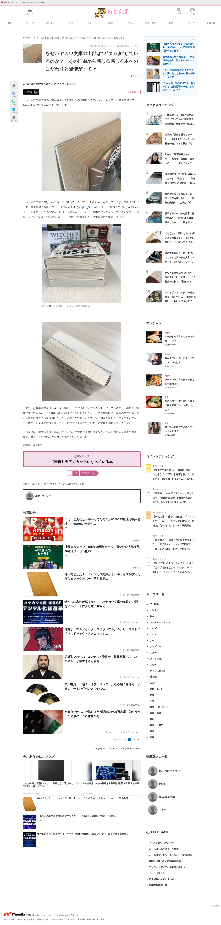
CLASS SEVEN (167, 797)
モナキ (162, 810)
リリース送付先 (155, 873)
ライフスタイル (158, 670)
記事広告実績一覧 (156, 885)
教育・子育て (156, 725)
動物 (171, 23)
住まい (130, 23)
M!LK (162, 784)
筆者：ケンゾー (43, 495)
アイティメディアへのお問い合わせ (165, 867)
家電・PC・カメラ (159, 707)
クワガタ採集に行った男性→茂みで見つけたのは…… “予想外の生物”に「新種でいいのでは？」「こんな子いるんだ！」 (180, 281)
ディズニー (155, 646)
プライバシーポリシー (60, 919)
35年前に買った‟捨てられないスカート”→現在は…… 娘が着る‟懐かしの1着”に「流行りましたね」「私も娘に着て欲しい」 (180, 183)
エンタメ (50, 23)
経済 (152, 731)
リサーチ (191, 23)
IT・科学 (154, 604)
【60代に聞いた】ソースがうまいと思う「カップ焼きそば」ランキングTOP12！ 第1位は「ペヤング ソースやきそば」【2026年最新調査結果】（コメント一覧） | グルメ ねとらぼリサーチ (174, 572)
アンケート (154, 323)
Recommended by (120, 740)
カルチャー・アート (160, 622)
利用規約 (215, 905)
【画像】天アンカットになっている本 (82, 462)
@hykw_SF (84, 207)
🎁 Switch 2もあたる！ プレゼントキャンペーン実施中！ (23, 2)
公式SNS (21, 919)
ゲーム (153, 640)
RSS (73, 919)
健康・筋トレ (156, 688)
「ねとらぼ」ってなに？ (160, 843)
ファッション (156, 658)
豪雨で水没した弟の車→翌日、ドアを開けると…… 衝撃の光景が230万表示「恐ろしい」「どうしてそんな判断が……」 (179, 202)
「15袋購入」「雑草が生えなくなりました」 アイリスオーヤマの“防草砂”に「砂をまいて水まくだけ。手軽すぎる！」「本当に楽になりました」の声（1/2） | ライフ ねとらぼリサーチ (173, 549)
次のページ (88, 473)
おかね (153, 616)
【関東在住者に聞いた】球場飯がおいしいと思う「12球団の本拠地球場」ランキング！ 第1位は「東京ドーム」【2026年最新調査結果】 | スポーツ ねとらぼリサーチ (173, 479)
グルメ (90, 23)
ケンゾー (137, 76)
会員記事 (211, 23)
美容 (152, 737)
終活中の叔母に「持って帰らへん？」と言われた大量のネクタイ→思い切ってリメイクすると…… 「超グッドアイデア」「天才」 (179, 262)
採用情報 (91, 919)
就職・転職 (155, 713)
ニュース (30, 23)
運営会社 (81, 919)
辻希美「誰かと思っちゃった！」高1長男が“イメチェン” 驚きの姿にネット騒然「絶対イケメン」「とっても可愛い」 (181, 143)
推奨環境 (101, 919)
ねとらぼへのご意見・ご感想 (162, 849)
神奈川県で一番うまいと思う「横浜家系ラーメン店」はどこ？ (179, 405)
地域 (110, 23)
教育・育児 (150, 23)
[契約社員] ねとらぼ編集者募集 (163, 861)
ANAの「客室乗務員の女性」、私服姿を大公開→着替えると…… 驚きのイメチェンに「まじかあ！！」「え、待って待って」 (179, 163)
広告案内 (31, 919)
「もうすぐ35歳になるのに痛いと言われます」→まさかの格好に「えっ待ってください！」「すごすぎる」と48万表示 (180, 242)
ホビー (153, 664)
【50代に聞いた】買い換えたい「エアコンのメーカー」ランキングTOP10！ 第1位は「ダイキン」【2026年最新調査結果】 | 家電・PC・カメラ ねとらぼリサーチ (173, 525)
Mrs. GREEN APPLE (169, 771)
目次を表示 (132, 92)
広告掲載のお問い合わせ (160, 879)
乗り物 (153, 676)
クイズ (70, 23)
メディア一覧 (9, 919)
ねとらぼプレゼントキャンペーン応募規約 (169, 855)
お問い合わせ (42, 919)
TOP (10, 23)
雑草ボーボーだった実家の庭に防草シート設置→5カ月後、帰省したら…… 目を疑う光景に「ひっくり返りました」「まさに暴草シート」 (180, 222)
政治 (152, 719)
